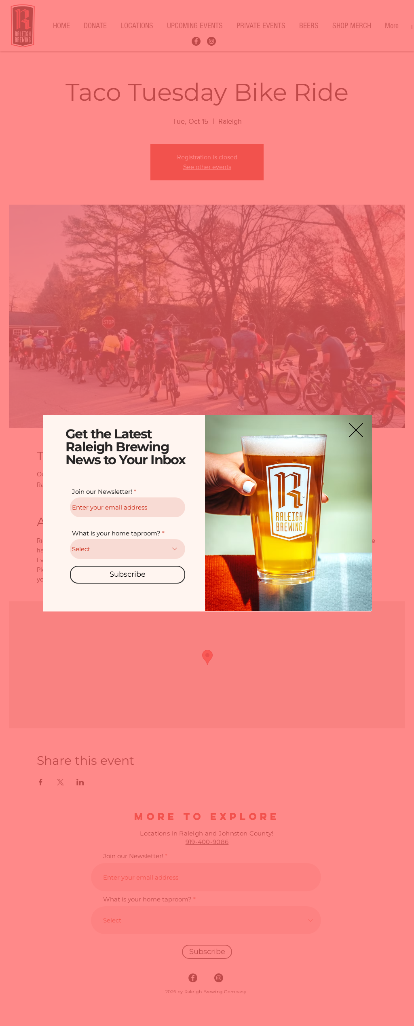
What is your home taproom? (116, 533)
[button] (356, 430)
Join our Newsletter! (102, 492)
